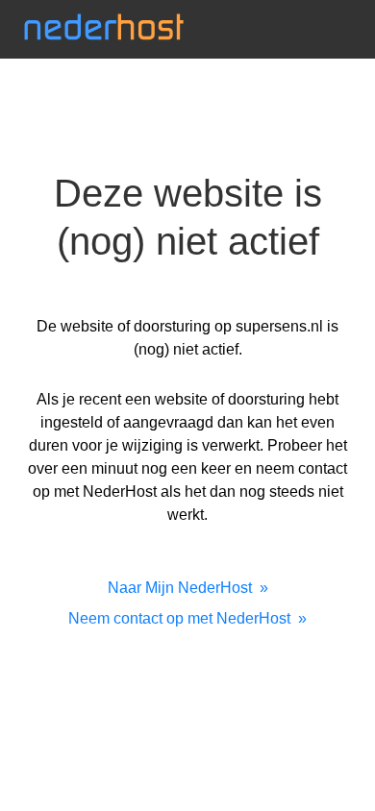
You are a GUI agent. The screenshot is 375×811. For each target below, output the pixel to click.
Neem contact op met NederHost (179, 618)
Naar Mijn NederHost (180, 587)
